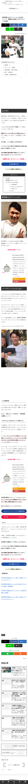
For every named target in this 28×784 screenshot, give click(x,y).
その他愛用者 (13, 184)
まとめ (12, 190)
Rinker (18, 276)
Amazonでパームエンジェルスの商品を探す (14, 511)
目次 (12, 175)
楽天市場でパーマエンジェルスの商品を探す (14, 517)
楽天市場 (16, 281)
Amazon (16, 278)
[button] (18, 29)
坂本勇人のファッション (11, 180)
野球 (4, 634)
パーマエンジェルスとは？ (12, 182)
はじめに (8, 178)
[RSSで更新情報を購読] (20, 653)
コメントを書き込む (14, 765)
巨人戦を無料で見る (14, 164)
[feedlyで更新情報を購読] (7, 653)
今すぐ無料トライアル (14, 564)
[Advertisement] (14, 93)
